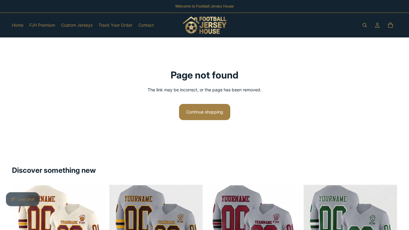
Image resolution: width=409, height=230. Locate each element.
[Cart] (390, 25)
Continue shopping (204, 111)
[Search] (364, 25)
